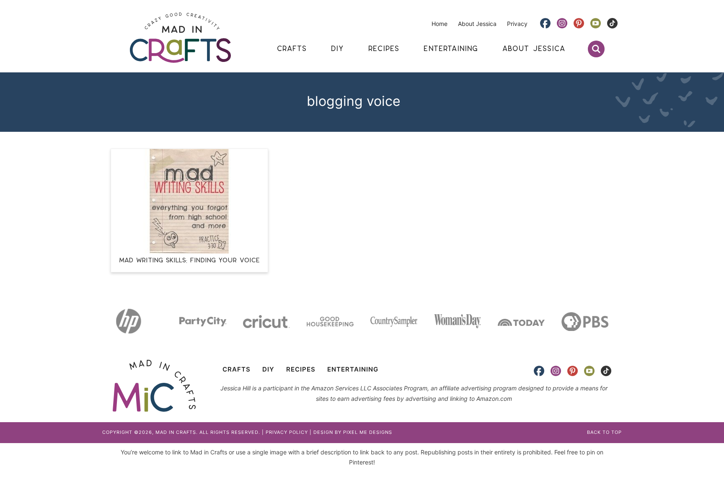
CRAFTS (236, 369)
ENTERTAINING (352, 369)
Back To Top (604, 432)
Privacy (517, 23)
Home (439, 23)
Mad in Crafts (180, 38)
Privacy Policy (287, 432)
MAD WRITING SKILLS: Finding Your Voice (189, 260)
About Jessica (477, 23)
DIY (268, 369)
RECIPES (300, 369)
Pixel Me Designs (367, 432)
